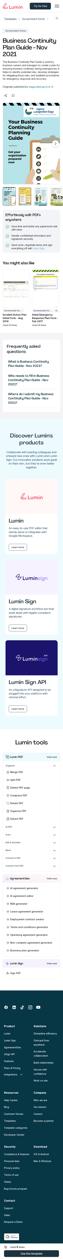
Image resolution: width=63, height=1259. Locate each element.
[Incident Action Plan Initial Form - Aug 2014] (16, 289)
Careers (38, 1113)
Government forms (33, 19)
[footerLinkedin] (14, 1007)
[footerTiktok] (22, 1007)
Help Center (11, 1100)
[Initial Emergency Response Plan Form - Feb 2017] (45, 289)
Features (9, 1061)
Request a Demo (13, 1221)
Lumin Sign (39, 248)
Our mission (40, 1107)
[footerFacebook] (6, 1007)
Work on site (41, 1080)
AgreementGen (12, 1047)
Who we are (40, 1100)
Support (8, 1208)
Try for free (40, 6)
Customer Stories (13, 1113)
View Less (52, 757)
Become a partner (44, 1120)
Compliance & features (16, 1154)
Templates (10, 19)
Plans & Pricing (12, 1068)
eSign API (9, 1054)
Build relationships (44, 1062)
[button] (9, 196)
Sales (7, 1215)
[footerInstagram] (30, 1007)
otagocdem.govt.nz (39, 86)
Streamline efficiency (45, 1033)
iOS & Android (41, 1154)
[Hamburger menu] (57, 6)
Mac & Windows (42, 1161)
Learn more (18, 547)
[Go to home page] (13, 6)
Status (7, 1181)
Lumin (7, 1033)
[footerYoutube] (38, 1007)
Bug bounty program (15, 1188)
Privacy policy (12, 1167)
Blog (6, 1107)
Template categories (15, 1127)
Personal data (11, 1161)
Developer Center (14, 1134)
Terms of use (11, 1174)
